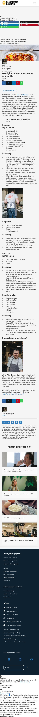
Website (5, 422)
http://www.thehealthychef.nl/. (13, 394)
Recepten (7, 69)
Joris (4, 65)
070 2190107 (10, 618)
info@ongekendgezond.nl (13, 621)
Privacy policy (25, 682)
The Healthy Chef (23, 95)
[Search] (27, 667)
